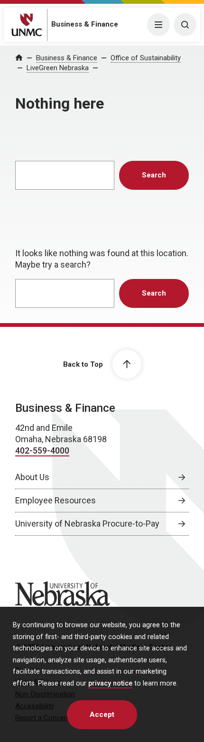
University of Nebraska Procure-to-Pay (87, 524)
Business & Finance (84, 24)
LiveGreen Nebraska (58, 68)
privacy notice (110, 683)
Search (154, 175)
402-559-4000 (42, 450)
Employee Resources (55, 500)
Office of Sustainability (146, 58)
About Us (32, 477)
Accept (102, 714)
